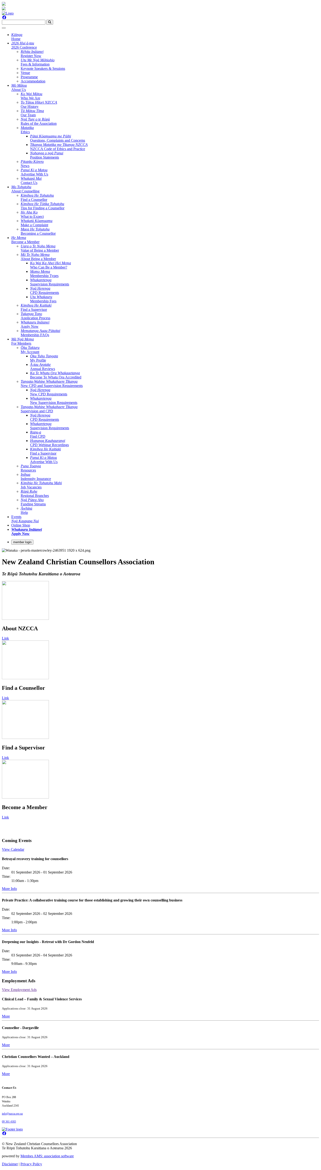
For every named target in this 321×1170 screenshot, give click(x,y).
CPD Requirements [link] (44, 290)
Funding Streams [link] (33, 502)
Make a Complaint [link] (36, 223)
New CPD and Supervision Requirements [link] (52, 383)
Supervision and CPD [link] (49, 409)
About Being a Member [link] (38, 257)
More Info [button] (9, 889)
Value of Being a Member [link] (40, 248)
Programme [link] (29, 77)
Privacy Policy (31, 1164)
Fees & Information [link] (38, 62)
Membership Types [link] (44, 273)
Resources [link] (31, 468)
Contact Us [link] (31, 180)
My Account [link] (30, 350)
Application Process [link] (35, 316)
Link (5, 638)
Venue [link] (25, 73)
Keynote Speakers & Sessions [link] (43, 68)
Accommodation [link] (33, 81)
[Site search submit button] (49, 22)
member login (22, 542)
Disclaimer (10, 1164)
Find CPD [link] (37, 434)
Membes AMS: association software (47, 1156)
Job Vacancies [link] (41, 485)
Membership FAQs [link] (40, 333)
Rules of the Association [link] (39, 121)
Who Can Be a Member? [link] (50, 265)
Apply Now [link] (35, 324)
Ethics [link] (27, 130)
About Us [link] (19, 87)
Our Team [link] (32, 113)
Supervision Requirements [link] (49, 282)
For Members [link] (22, 341)
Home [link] (16, 37)
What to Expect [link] (32, 214)
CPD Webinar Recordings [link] (49, 443)
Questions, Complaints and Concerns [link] (57, 138)
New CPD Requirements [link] (48, 392)
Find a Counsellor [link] (37, 197)
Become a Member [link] (25, 240)
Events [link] (25, 519)
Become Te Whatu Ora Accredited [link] (55, 375)
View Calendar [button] (13, 849)
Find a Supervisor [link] (36, 307)
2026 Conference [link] (24, 45)
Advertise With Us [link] (34, 172)
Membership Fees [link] (43, 299)
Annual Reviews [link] (42, 367)
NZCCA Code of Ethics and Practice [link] (59, 147)
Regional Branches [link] (35, 493)
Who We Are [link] (31, 96)
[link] (26, 531)
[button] (6, 1016)
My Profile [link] (44, 358)
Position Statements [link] (46, 155)
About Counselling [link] (25, 189)
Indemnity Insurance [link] (36, 476)
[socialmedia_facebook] (4, 18)
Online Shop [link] (20, 525)
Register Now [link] (32, 54)
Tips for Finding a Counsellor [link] (42, 206)
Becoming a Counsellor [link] (38, 231)
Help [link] (26, 510)
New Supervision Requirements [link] (53, 400)
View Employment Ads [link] (19, 990)
